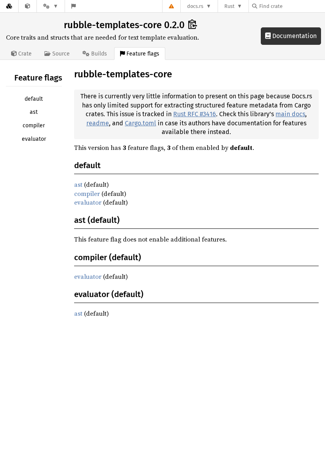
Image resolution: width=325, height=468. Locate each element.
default (34, 99)
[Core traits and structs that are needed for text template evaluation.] (27, 6)
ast (34, 112)
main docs (290, 114)
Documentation (294, 36)
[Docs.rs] (9, 6)
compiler (34, 125)
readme (97, 123)
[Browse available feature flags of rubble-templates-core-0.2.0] (73, 6)
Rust (229, 6)
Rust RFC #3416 (194, 114)
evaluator (34, 139)
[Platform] (51, 6)
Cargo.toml (140, 123)
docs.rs (195, 6)
